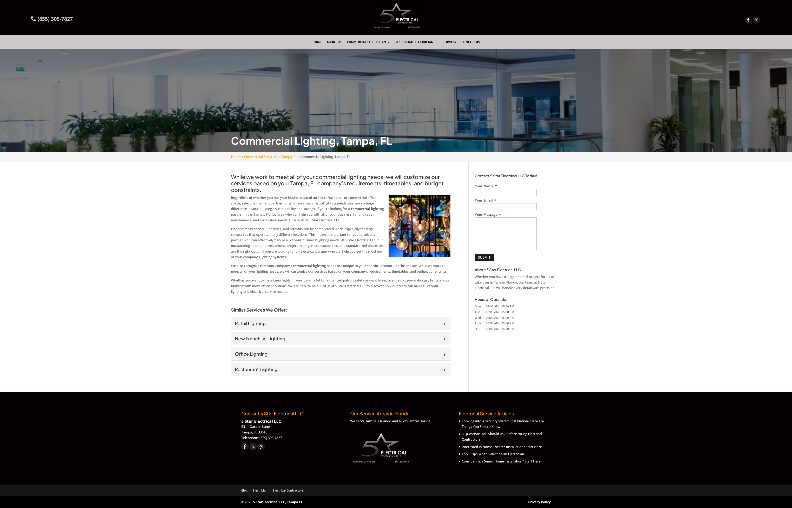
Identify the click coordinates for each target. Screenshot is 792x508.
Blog (244, 490)
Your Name (486, 186)
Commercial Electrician (366, 42)
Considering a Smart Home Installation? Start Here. (501, 461)
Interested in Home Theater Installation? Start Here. (502, 447)
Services (449, 42)
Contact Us (470, 42)
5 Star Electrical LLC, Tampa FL (278, 502)
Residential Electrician (414, 42)
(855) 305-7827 (54, 18)
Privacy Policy (539, 502)
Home (316, 42)
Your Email (485, 200)
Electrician (260, 490)
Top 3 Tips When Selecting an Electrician (493, 454)
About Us (334, 42)
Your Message (488, 215)
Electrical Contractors (288, 490)
